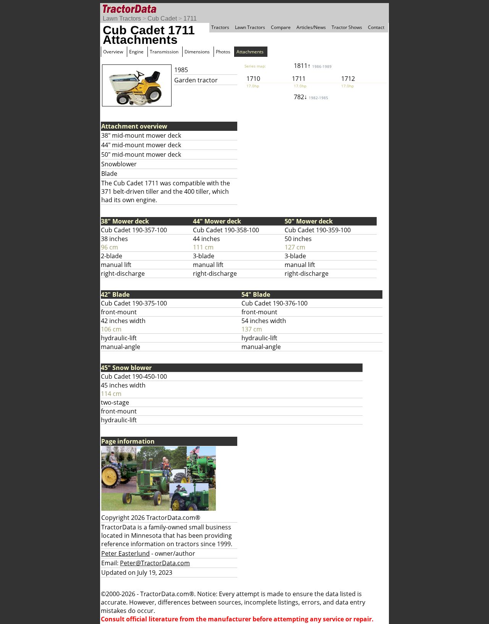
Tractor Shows (347, 27)
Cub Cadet (162, 18)
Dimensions (197, 51)
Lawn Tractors (122, 18)
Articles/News (311, 27)
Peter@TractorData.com (155, 563)
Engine (136, 51)
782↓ (311, 97)
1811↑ (313, 65)
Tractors (220, 27)
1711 (190, 18)
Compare (281, 27)
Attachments (250, 51)
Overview (113, 51)
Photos (223, 51)
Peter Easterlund (125, 553)
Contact (376, 27)
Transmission (164, 51)
